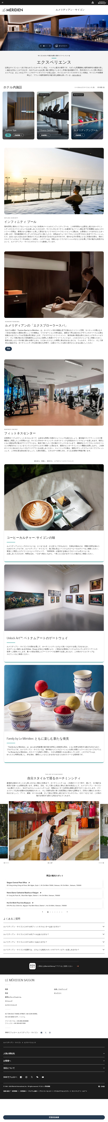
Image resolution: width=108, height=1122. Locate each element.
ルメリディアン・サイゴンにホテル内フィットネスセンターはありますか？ (32, 927)
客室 (6, 993)
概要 (6, 989)
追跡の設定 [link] (6, 1091)
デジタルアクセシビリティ (61, 1091)
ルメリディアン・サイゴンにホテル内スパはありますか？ (25, 942)
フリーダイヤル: (16, 1021)
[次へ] (101, 863)
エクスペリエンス (11, 1005)
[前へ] (6, 863)
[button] (93, 2)
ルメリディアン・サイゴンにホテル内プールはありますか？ (26, 934)
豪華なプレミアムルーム (13, 997)
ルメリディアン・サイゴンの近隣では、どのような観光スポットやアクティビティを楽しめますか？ (41, 950)
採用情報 (14, 1091)
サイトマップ (75, 1091)
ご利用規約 (22, 1091)
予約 (8, 135)
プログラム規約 (32, 1091)
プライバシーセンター (45, 1091)
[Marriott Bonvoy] (101, 2)
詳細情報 (18, 135)
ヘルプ (83, 1091)
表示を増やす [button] (76, 75)
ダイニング (8, 1001)
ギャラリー (57, 993)
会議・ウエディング (60, 989)
